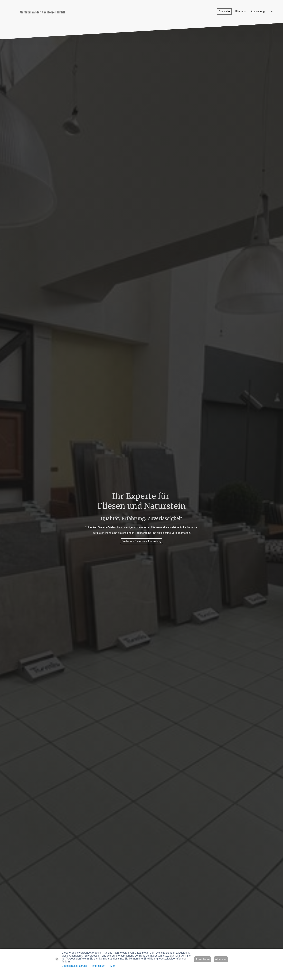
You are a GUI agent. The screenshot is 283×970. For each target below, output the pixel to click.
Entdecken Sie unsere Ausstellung (141, 541)
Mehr (113, 965)
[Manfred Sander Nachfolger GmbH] (49, 18)
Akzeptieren (203, 959)
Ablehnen (220, 959)
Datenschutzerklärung (74, 965)
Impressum (98, 965)
